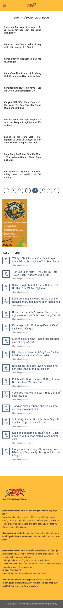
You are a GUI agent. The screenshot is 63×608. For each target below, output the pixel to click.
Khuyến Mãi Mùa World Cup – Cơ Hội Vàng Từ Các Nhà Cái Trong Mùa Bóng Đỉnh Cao (22, 105)
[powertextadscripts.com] (31, 5)
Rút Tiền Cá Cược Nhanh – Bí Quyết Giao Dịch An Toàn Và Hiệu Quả (35, 381)
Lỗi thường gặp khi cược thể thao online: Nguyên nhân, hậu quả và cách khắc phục (36, 300)
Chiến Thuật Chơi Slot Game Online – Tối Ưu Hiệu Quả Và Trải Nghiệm (35, 287)
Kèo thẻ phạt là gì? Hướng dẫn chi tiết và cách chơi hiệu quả (35, 327)
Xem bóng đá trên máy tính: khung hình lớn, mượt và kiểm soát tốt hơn (22, 74)
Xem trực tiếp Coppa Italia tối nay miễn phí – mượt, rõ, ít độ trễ (22, 45)
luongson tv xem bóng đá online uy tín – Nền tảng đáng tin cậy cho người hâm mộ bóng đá (36, 452)
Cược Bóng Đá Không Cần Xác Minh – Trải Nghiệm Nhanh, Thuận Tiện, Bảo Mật (22, 157)
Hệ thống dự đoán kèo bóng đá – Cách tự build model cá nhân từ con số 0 (36, 354)
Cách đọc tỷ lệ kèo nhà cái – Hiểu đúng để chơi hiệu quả (36, 394)
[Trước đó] (6, 190)
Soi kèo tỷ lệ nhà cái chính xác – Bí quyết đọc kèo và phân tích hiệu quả (35, 421)
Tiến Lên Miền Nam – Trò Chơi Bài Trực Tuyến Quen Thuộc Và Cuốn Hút (34, 273)
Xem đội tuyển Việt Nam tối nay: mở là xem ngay (22, 60)
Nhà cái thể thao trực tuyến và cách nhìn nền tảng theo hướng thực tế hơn (35, 367)
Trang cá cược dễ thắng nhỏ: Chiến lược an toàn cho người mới (35, 408)
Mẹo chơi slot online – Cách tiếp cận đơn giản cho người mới (35, 340)
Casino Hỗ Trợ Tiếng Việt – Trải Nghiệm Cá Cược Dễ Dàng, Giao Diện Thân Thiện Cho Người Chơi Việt (22, 140)
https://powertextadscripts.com (44, 533)
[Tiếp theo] (56, 190)
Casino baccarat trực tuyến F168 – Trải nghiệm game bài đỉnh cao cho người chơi (36, 314)
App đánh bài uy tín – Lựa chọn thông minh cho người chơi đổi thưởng (22, 174)
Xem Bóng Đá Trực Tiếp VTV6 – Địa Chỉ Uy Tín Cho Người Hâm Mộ (22, 89)
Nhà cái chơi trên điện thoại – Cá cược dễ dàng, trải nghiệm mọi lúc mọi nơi (22, 122)
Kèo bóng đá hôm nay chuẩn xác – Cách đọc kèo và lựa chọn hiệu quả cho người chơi (35, 435)
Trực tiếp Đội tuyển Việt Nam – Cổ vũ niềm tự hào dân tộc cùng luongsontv (22, 30)
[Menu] (4, 6)
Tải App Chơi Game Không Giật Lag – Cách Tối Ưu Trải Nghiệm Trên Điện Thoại (35, 260)
